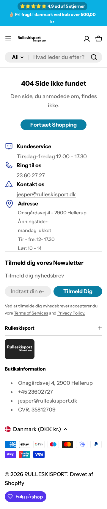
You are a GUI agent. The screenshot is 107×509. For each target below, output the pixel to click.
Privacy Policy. (71, 313)
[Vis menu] (8, 38)
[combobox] (53, 57)
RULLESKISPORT (45, 474)
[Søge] (93, 57)
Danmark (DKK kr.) (37, 429)
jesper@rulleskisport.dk (46, 194)
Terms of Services (31, 313)
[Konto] (86, 38)
